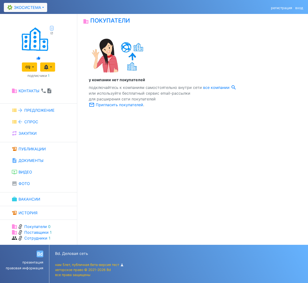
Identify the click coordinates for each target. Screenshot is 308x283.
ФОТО (21, 183)
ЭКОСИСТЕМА (23, 7)
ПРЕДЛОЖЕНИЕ (33, 110)
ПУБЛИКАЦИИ (29, 149)
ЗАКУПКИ (24, 133)
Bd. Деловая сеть (71, 253)
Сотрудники (35, 238)
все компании (220, 87)
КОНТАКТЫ (32, 91)
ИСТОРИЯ (25, 213)
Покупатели (35, 226)
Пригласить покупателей (116, 104)
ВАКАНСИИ (26, 199)
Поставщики (36, 232)
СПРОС (25, 122)
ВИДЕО (22, 172)
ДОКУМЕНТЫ (28, 160)
